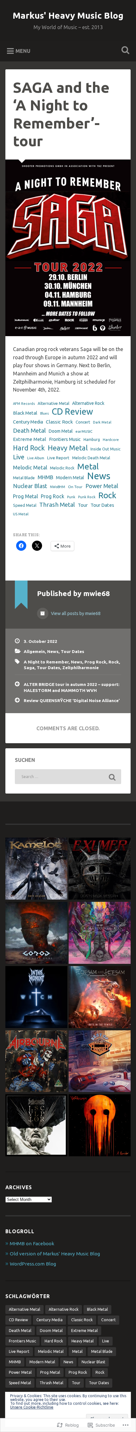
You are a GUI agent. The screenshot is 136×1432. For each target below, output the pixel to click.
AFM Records (24, 403)
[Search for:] (68, 776)
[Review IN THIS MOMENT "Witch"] (36, 997)
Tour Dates (102, 505)
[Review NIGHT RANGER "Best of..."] (100, 1061)
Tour (83, 505)
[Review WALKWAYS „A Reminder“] (100, 1125)
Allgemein (34, 651)
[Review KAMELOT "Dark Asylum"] (36, 869)
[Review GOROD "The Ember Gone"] (36, 933)
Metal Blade (24, 477)
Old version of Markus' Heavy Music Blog (55, 1253)
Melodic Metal (30, 467)
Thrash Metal (57, 504)
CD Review (72, 412)
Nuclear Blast (30, 486)
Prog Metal (25, 496)
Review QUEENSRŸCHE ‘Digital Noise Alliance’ (72, 700)
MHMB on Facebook (32, 1243)
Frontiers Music (65, 439)
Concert (83, 422)
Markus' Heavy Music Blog (68, 15)
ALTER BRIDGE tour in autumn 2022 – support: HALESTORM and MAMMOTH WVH (72, 687)
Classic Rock (59, 421)
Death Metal (29, 430)
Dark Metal (102, 422)
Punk (71, 497)
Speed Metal (24, 505)
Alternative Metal (53, 403)
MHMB (45, 477)
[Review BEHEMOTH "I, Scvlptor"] (36, 1125)
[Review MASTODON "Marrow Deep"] (100, 933)
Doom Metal (61, 431)
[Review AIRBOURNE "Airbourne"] (36, 1061)
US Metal (20, 514)
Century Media (28, 421)
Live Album (35, 458)
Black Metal (25, 413)
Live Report (58, 457)
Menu (22, 50)
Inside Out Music (105, 449)
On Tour (75, 487)
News (98, 476)
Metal (88, 466)
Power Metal (101, 486)
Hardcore (111, 439)
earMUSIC (84, 431)
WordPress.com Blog (33, 1263)
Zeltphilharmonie (80, 667)
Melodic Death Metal (91, 457)
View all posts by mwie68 (75, 613)
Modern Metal (70, 477)
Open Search (124, 50)
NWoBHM (57, 487)
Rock (107, 495)
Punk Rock (87, 497)
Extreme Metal (29, 439)
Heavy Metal (68, 448)
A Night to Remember (46, 661)
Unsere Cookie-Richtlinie (31, 1407)
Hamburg (91, 439)
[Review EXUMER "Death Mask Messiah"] (100, 869)
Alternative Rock (88, 403)
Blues (44, 413)
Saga (29, 667)
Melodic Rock (62, 468)
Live (18, 457)
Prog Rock (52, 496)
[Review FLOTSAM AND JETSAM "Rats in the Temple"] (100, 997)
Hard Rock (29, 448)
